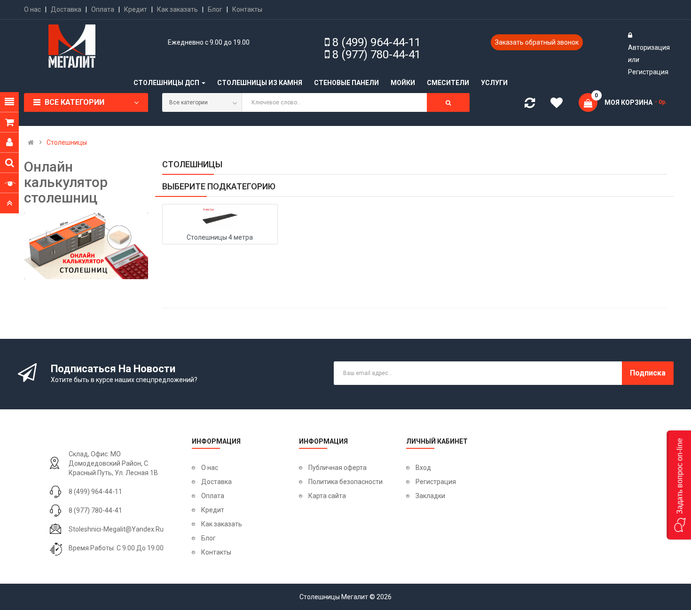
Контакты (247, 9)
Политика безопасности (345, 481)
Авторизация (649, 47)
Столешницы (67, 142)
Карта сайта (327, 496)
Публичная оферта (337, 467)
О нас (32, 9)
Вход (423, 467)
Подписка (648, 372)
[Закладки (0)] (559, 104)
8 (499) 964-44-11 (376, 42)
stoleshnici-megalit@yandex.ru (116, 529)
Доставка (66, 9)
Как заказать (177, 9)
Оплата (102, 9)
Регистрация (648, 72)
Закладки (430, 496)
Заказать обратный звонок (537, 42)
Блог (215, 9)
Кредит (135, 9)
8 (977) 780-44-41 (376, 54)
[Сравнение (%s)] (530, 105)
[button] (679, 485)
